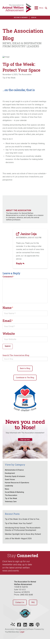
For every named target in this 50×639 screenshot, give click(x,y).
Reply (19, 263)
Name (8, 308)
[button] (39, 8)
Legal (22, 632)
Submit (7, 346)
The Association (25, 74)
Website (9, 333)
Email (8, 321)
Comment (8, 276)
